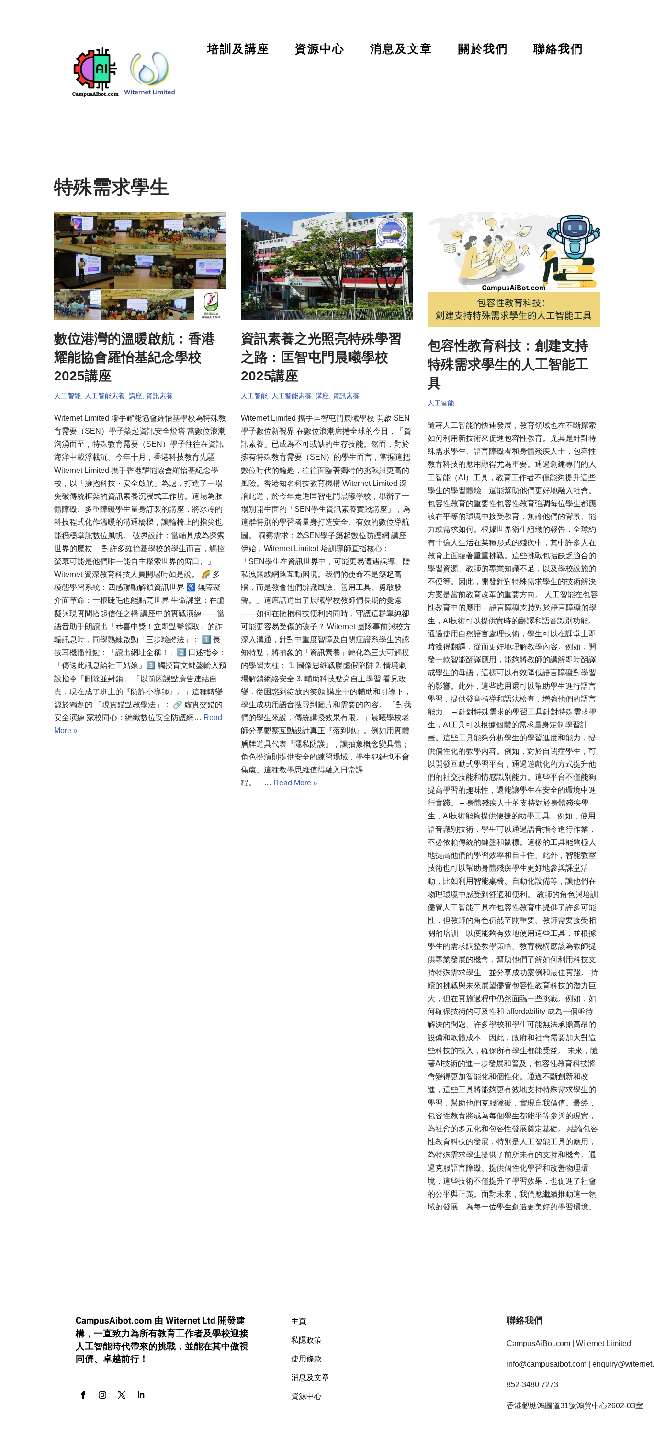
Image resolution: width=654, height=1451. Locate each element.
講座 (135, 396)
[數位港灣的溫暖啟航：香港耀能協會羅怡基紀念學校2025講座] (140, 266)
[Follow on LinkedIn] (140, 1395)
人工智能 (67, 396)
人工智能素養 (105, 396)
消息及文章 (401, 49)
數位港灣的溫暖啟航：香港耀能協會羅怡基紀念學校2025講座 (134, 357)
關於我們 (483, 49)
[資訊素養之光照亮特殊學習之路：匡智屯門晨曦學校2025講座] (327, 266)
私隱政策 (306, 1339)
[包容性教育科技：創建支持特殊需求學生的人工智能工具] (514, 269)
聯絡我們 (558, 49)
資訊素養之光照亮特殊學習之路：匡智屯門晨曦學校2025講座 (321, 357)
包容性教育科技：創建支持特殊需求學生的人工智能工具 (508, 364)
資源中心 (320, 49)
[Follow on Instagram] (102, 1395)
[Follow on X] (121, 1395)
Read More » (295, 783)
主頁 (298, 1320)
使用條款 (306, 1358)
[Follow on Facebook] (83, 1395)
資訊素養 (159, 396)
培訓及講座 (238, 49)
